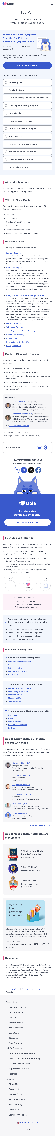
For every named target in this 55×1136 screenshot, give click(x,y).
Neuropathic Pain (13, 346)
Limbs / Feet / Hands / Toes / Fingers (37, 989)
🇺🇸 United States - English (27, 1123)
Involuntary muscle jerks (18, 691)
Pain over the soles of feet (19, 661)
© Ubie (27, 1129)
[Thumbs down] (46, 447)
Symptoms (15, 989)
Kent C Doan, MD (19, 402)
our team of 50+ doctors (19, 426)
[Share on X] (31, 470)
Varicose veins (14, 701)
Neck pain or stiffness (17, 725)
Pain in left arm (14, 721)
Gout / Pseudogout (14, 267)
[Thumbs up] (39, 447)
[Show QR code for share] (24, 470)
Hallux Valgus (12, 338)
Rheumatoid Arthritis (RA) (17, 342)
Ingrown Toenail (13, 253)
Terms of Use (17, 57)
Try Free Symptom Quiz (27, 522)
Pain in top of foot (16, 668)
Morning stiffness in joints (19, 688)
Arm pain (12, 718)
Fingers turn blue (15, 695)
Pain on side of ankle (17, 671)
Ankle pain (13, 674)
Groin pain (13, 715)
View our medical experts (41, 825)
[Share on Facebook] (38, 470)
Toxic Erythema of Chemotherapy (20, 331)
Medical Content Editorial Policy (27, 436)
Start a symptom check (27, 65)
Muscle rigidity (14, 698)
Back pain (12, 728)
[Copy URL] (17, 470)
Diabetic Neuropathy (15, 334)
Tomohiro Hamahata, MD (22, 414)
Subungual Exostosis (15, 327)
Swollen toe (13, 665)
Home (5, 989)
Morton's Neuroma (14, 323)
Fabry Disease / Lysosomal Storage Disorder (25, 295)
